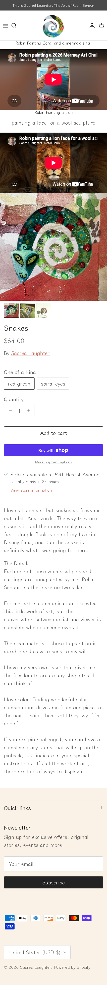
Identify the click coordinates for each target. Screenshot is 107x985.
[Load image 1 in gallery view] (53, 247)
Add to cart (53, 432)
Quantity (14, 399)
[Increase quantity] (30, 410)
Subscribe (53, 882)
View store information (31, 490)
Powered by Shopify (72, 967)
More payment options (53, 462)
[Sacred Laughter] (53, 25)
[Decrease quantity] (9, 410)
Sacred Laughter (30, 353)
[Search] (16, 25)
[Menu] (5, 25)
